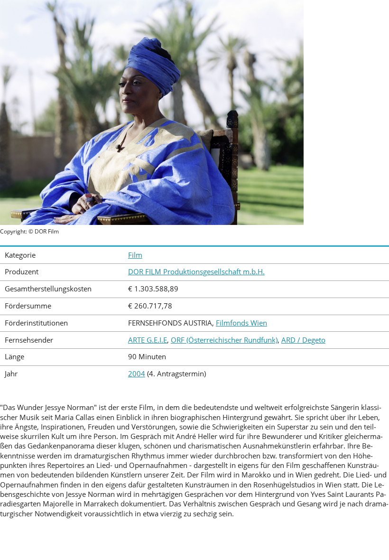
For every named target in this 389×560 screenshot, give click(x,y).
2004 (136, 373)
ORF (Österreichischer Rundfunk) (224, 340)
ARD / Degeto (303, 340)
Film (135, 255)
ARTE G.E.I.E (147, 340)
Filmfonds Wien (241, 322)
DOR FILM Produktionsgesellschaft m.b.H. (196, 271)
